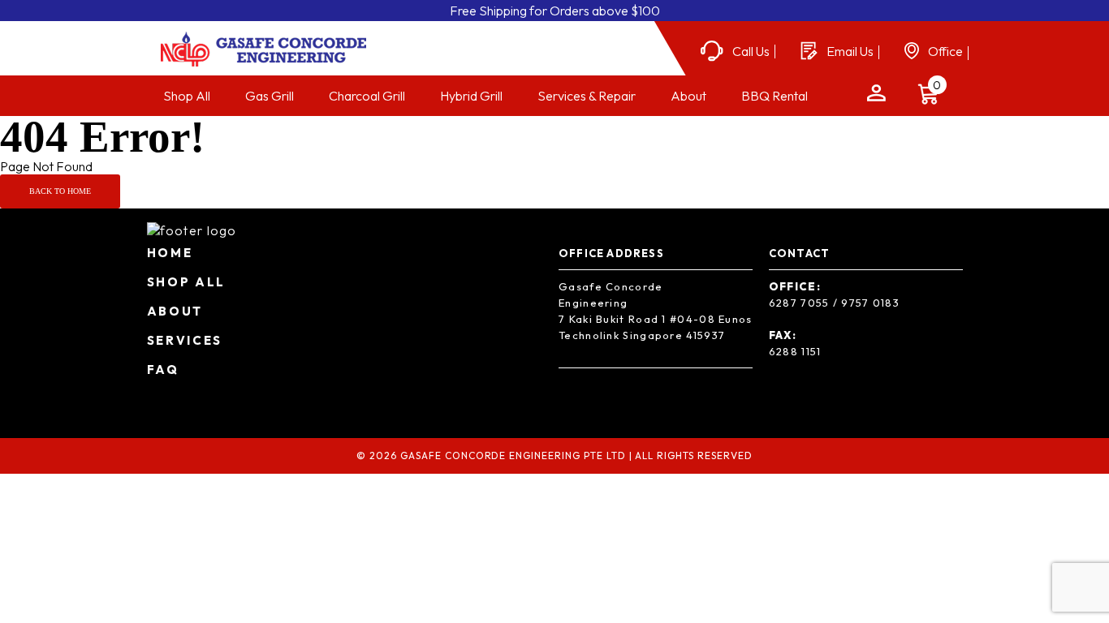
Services (185, 340)
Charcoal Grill (367, 96)
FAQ (163, 369)
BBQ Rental (774, 96)
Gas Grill (269, 96)
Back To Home (60, 191)
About (688, 96)
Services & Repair (586, 96)
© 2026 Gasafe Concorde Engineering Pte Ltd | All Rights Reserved (554, 455)
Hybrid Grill (471, 96)
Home (170, 252)
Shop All (186, 96)
